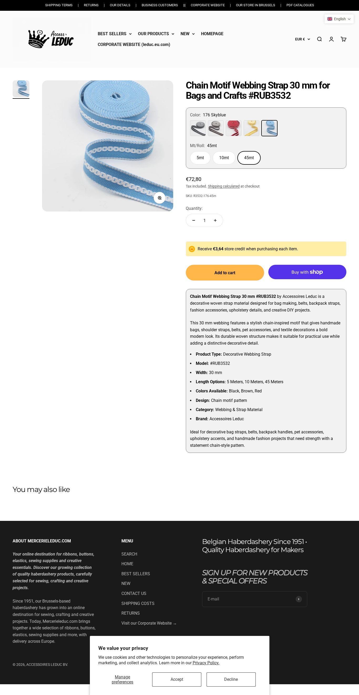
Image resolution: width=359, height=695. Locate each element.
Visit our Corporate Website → (149, 623)
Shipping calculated (224, 186)
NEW (185, 33)
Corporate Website (208, 5)
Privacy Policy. (206, 662)
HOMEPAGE (212, 33)
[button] (339, 19)
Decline (231, 679)
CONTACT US (133, 593)
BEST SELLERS (112, 33)
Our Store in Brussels (255, 5)
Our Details (120, 5)
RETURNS (130, 613)
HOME (127, 563)
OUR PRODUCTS (153, 33)
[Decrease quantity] (193, 220)
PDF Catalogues (300, 5)
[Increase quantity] (215, 220)
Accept (177, 679)
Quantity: (194, 208)
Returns (91, 5)
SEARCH (129, 554)
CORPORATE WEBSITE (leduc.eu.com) (134, 44)
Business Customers (160, 5)
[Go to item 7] (21, 89)
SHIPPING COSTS (138, 603)
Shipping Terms (59, 5)
